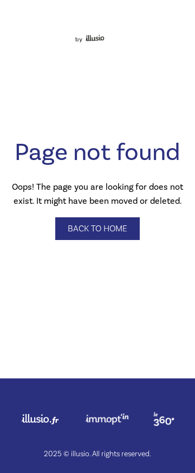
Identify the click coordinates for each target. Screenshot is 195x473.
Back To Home (97, 228)
